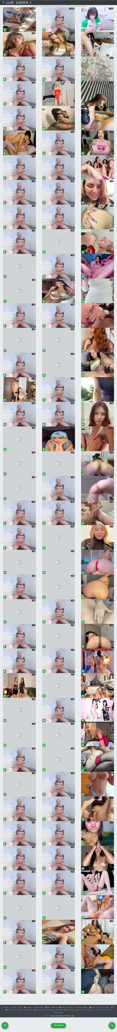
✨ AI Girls (60, 1010)
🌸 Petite (92, 1007)
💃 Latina (19, 1007)
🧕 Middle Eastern (38, 1007)
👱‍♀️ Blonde (62, 1007)
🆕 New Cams (10, 1010)
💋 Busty (98, 1007)
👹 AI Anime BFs (88, 1010)
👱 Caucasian (27, 1007)
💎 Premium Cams (39, 1010)
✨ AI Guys (78, 1010)
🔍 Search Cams (58, 1012)
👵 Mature (48, 1007)
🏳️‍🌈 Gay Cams (19, 1010)
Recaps (61, 1015)
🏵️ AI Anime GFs (69, 1010)
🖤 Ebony (12, 1007)
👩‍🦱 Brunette (69, 1007)
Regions (53, 1015)
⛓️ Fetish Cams (50, 1010)
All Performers (67, 1015)
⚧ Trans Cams (28, 1010)
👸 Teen (55, 1007)
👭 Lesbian (106, 1007)
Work (57, 1015)
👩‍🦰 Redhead (78, 1007)
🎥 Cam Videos (98, 1010)
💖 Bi (112, 1007)
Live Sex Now (58, 1025)
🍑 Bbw (85, 1007)
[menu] (5, 1025)
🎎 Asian (5, 1007)
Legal (72, 1015)
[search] (112, 1025)
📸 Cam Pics (107, 1010)
